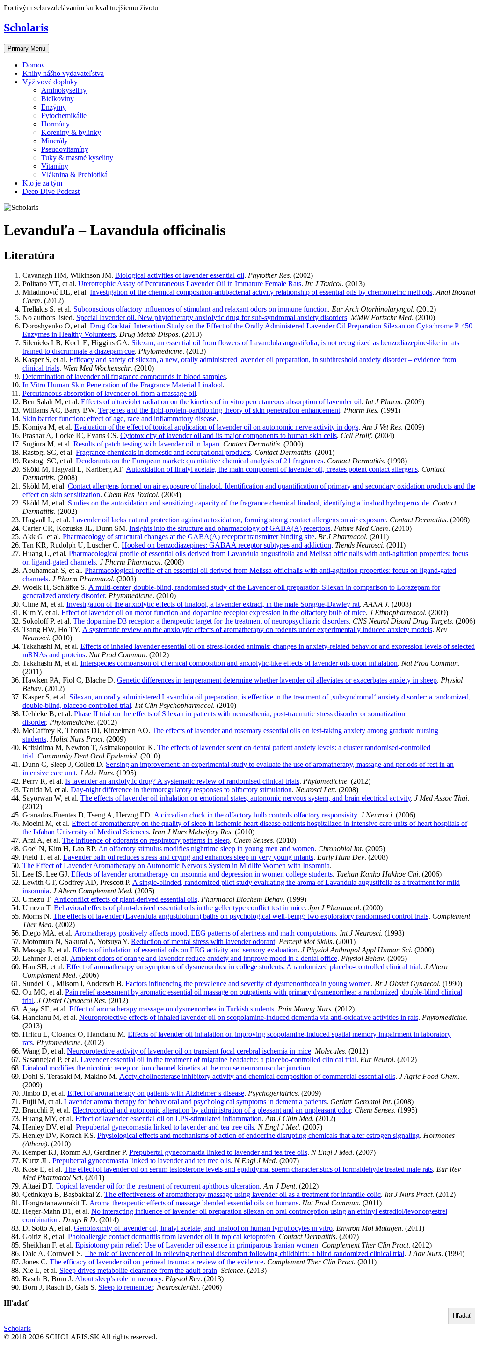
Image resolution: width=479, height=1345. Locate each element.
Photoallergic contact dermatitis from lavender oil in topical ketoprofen (171, 1237)
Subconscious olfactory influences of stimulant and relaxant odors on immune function (200, 309)
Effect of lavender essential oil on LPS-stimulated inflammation (168, 1118)
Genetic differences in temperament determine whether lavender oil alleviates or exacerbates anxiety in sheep (277, 680)
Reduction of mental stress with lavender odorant (203, 941)
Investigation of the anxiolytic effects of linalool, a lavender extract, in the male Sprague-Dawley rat (213, 604)
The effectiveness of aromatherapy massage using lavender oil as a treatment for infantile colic (242, 1194)
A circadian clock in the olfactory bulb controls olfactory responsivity (255, 815)
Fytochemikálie (64, 115)
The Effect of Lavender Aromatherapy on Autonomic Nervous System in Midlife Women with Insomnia (176, 865)
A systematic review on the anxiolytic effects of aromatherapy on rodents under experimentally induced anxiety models (257, 629)
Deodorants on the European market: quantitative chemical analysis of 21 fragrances (199, 461)
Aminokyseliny (64, 90)
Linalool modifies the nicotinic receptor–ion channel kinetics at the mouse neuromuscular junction (166, 1068)
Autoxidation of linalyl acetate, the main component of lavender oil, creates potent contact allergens (272, 469)
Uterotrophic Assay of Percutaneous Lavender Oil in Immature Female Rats (189, 284)
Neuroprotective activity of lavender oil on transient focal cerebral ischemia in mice (189, 1051)
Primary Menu (26, 48)
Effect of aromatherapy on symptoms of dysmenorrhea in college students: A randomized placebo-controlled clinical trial (243, 967)
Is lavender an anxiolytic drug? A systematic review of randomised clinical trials (182, 781)
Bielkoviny (57, 99)
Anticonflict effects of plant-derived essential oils (125, 899)
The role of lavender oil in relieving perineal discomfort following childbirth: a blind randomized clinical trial (244, 1253)
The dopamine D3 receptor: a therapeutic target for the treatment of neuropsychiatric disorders (211, 621)
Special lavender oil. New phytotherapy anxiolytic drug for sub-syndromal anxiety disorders (211, 317)
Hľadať (16, 1303)
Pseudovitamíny (64, 149)
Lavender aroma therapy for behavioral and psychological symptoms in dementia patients (195, 1102)
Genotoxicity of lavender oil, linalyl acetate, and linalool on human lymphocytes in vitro (203, 1228)
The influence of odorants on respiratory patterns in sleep (146, 840)
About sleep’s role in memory (118, 1279)
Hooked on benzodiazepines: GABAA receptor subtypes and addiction (226, 545)
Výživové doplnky (50, 82)
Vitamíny (54, 166)
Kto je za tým (42, 183)
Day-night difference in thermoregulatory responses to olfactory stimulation (181, 790)
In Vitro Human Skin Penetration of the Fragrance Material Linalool (122, 385)
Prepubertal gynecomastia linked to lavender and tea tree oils (165, 1127)
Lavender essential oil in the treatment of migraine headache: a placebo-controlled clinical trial (218, 1059)
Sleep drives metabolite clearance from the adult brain (138, 1270)
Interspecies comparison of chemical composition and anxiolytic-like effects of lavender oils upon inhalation (239, 663)
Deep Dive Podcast (51, 191)
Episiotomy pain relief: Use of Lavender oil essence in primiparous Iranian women (196, 1245)
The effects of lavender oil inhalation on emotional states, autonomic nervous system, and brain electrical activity (245, 798)
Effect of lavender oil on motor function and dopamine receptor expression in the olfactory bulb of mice (213, 613)
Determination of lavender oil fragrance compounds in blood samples (124, 376)
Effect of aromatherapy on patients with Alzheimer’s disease (155, 1093)
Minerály (54, 141)
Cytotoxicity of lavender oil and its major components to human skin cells (228, 435)
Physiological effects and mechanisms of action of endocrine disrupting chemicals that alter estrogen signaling (258, 1135)
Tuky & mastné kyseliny (77, 158)
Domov (33, 65)
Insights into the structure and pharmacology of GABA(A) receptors (229, 528)
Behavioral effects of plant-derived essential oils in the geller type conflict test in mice (179, 908)
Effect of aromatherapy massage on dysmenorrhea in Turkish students (171, 1009)
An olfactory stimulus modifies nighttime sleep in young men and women (206, 849)
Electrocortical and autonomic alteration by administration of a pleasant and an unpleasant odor (212, 1110)
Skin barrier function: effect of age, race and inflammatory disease (119, 419)
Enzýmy (53, 107)
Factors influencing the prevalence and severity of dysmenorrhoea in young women (248, 984)
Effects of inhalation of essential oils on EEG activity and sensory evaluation (185, 950)
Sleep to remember (125, 1287)
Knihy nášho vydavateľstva (63, 73)
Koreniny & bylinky (71, 132)
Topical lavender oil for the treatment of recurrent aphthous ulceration (158, 1186)
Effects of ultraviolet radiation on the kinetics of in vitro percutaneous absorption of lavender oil (221, 402)
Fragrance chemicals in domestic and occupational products (163, 452)
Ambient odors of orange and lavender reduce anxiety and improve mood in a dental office (203, 958)
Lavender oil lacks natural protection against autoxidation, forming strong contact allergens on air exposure (229, 520)
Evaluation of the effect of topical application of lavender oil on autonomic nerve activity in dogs (216, 427)
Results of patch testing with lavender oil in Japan (146, 444)
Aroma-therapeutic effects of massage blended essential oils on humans (193, 1203)
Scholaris (26, 28)
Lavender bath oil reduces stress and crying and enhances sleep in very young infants (188, 857)
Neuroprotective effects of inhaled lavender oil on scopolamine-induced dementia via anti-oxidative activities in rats (248, 1017)
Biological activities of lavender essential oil (179, 275)
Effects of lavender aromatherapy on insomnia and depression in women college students (202, 874)
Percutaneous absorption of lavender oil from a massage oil (109, 393)
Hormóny (55, 124)
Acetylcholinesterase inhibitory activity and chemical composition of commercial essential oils (257, 1076)
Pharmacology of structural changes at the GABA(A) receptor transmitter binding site (188, 537)
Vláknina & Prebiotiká (74, 174)
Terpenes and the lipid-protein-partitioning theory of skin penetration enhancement (219, 410)
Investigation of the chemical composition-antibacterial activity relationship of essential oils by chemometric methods (261, 292)
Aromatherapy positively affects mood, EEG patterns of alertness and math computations (205, 933)
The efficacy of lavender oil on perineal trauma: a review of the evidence (156, 1262)
